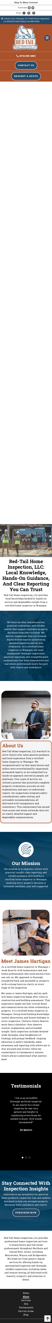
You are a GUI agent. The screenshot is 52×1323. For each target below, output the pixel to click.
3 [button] (29, 1157)
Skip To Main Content (26, 2)
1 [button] (22, 1157)
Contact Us (26, 65)
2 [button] (26, 1157)
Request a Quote (26, 76)
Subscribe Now (26, 1212)
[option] (26, 1118)
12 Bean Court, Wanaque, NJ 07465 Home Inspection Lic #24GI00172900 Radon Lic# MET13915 (26, 20)
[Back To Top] (47, 1318)
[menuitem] (26, 1293)
